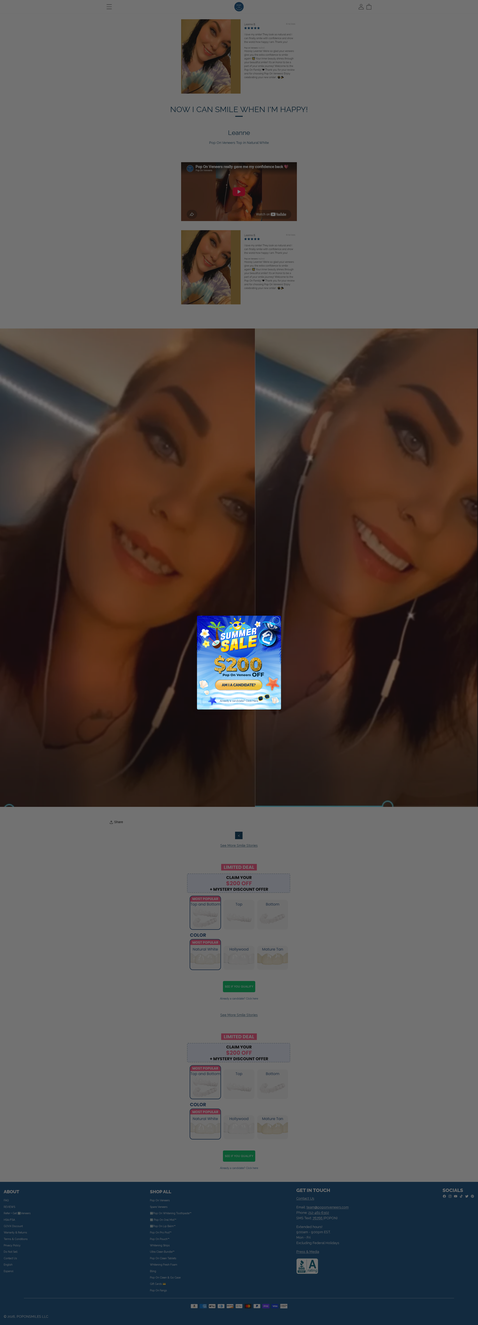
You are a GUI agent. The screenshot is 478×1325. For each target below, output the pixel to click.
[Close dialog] (276, 620)
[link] (239, 657)
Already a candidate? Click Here (239, 700)
